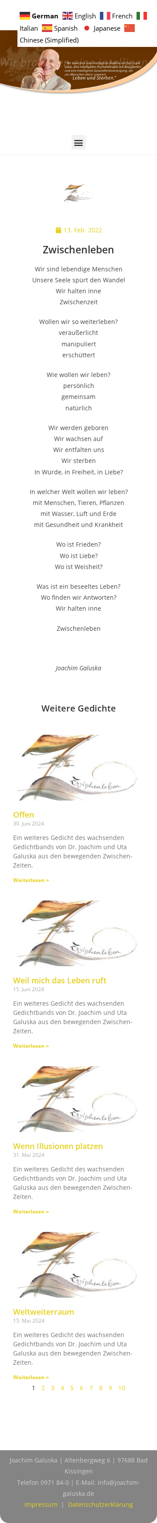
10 (121, 1388)
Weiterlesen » (31, 880)
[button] (79, 142)
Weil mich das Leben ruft (59, 980)
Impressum (41, 1504)
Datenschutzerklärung (100, 1504)
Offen (23, 814)
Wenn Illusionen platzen (58, 1146)
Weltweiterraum (43, 1311)
